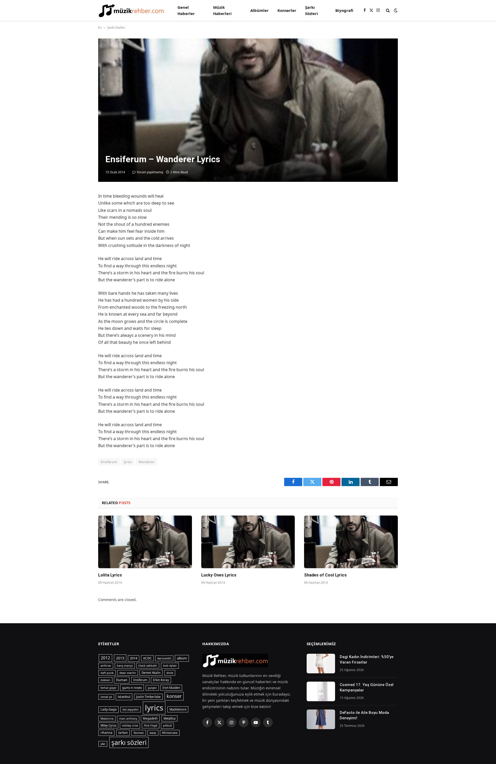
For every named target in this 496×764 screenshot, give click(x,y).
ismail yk (106, 697)
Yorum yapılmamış (150, 172)
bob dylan (170, 665)
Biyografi (344, 10)
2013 (120, 658)
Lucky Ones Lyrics (218, 575)
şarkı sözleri (128, 742)
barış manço (125, 665)
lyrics (128, 461)
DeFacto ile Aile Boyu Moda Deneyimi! (364, 715)
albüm (182, 658)
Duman (121, 679)
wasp (153, 733)
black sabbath (147, 665)
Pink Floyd (150, 725)
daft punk (107, 673)
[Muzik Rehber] (131, 10)
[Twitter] (80, 222)
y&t (102, 744)
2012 (105, 658)
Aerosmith (164, 658)
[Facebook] (80, 210)
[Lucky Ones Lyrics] (248, 542)
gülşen (152, 688)
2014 (133, 658)
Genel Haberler (186, 10)
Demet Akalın (151, 673)
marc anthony (128, 718)
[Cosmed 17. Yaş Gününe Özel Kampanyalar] (321, 691)
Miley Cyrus (108, 725)
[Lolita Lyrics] (145, 542)
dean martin (127, 673)
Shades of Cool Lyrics (325, 575)
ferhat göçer (108, 688)
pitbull (167, 725)
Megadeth (150, 718)
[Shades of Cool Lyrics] (351, 542)
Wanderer (146, 461)
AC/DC (147, 658)
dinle (169, 673)
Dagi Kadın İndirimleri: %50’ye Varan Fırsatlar (366, 659)
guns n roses (132, 687)
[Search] (388, 10)
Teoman (138, 733)
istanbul (124, 696)
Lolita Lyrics (110, 575)
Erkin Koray (161, 680)
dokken (105, 680)
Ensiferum (109, 461)
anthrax (105, 665)
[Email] (80, 257)
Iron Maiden (171, 688)
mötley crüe (130, 725)
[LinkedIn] (80, 233)
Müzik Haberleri (222, 10)
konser (174, 696)
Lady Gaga (108, 709)
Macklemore (177, 709)
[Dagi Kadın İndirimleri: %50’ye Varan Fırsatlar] (321, 663)
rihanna (106, 732)
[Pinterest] (80, 245)
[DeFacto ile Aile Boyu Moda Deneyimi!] (321, 719)
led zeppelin (130, 709)
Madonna (106, 718)
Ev (100, 27)
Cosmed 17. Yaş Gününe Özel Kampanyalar (366, 687)
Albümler (259, 10)
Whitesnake (169, 733)
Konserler (286, 10)
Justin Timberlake (148, 697)
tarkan (123, 732)
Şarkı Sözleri (311, 10)
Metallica (169, 718)
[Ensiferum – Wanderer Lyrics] (248, 110)
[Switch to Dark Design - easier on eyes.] (395, 10)
